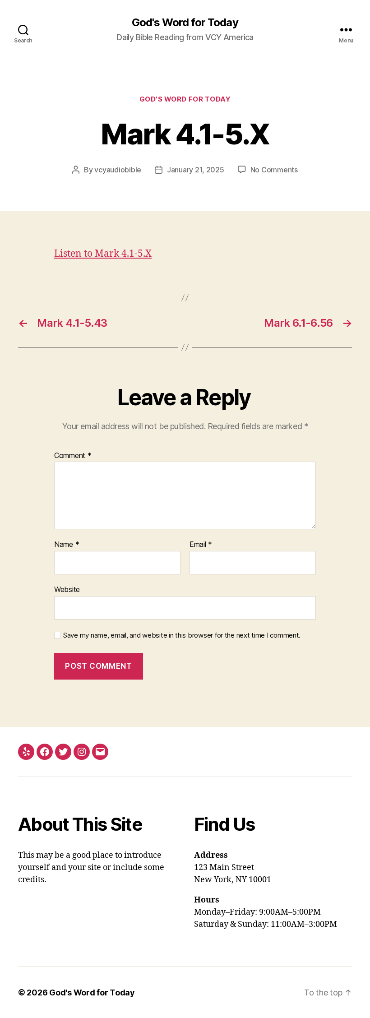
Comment (73, 456)
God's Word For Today (185, 99)
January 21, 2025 (195, 169)
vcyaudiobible (117, 169)
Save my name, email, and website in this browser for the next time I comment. (182, 635)
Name (66, 545)
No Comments (274, 169)
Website (67, 589)
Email (201, 545)
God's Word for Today (185, 22)
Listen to (103, 254)
